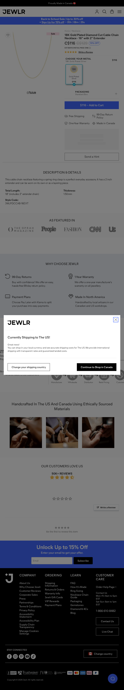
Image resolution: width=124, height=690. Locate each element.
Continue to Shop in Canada (97, 367)
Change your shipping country (29, 367)
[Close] (116, 320)
